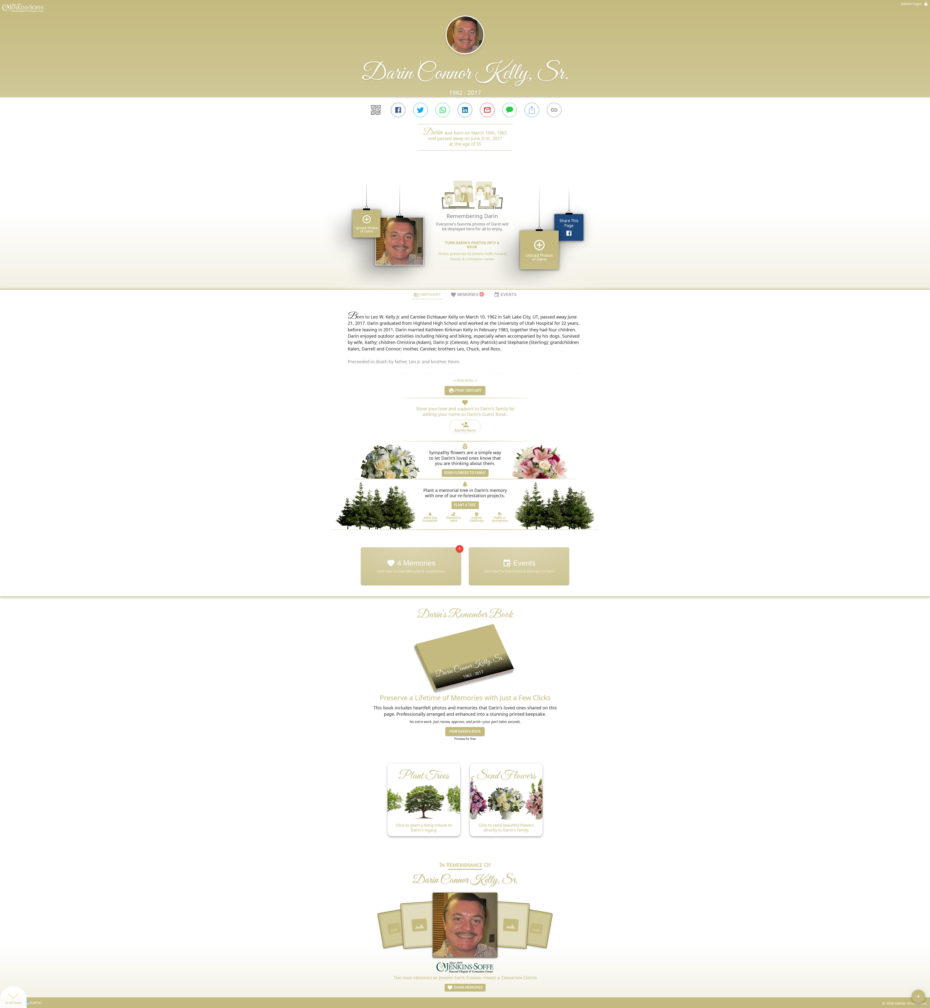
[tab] (427, 294)
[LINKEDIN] (465, 110)
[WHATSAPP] (442, 110)
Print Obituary (467, 390)
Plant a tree (465, 505)
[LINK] (554, 110)
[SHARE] (532, 110)
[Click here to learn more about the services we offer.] (465, 967)
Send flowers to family (465, 473)
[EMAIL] (487, 110)
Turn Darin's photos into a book (472, 245)
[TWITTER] (420, 110)
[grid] (465, 228)
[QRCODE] (376, 110)
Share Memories (468, 987)
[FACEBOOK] (398, 110)
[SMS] (509, 110)
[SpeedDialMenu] (918, 996)
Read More (465, 380)
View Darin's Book (465, 731)
